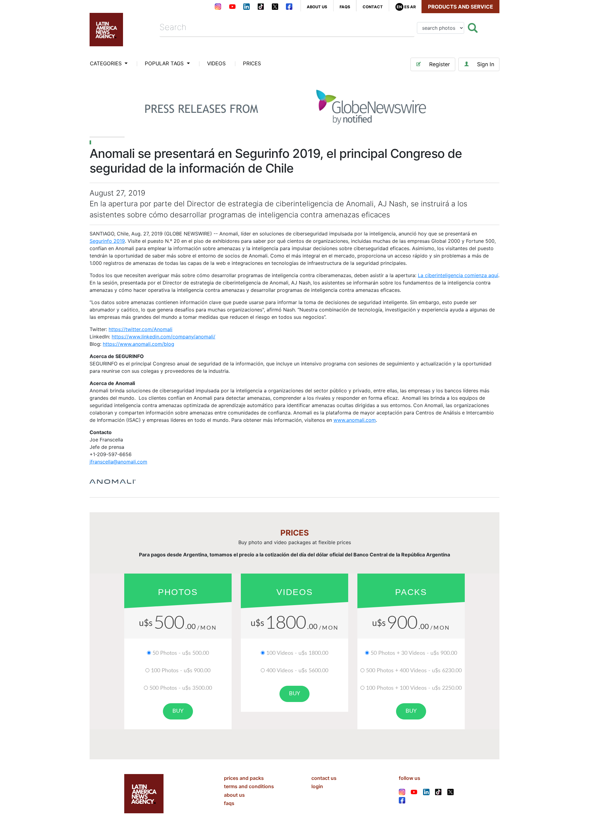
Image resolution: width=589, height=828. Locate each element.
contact (373, 7)
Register (439, 64)
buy (177, 711)
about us (317, 7)
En (399, 7)
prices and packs (244, 778)
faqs (345, 7)
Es (406, 7)
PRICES (252, 63)
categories (106, 63)
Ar (413, 7)
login (317, 786)
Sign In (485, 64)
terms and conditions (249, 786)
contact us (324, 778)
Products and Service (460, 7)
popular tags (165, 63)
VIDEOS (216, 63)
